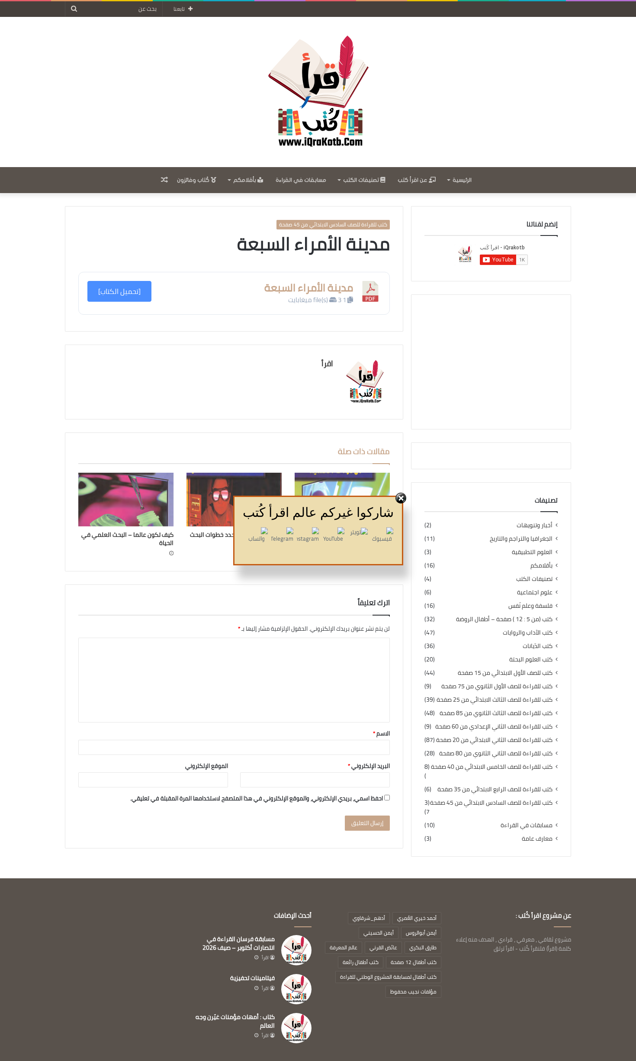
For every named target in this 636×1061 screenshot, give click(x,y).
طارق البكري (423, 947)
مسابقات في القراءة (301, 180)
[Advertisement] (491, 362)
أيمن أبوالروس (421, 933)
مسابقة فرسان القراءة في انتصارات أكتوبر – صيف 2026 (238, 943)
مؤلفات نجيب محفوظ (413, 992)
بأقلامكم (245, 180)
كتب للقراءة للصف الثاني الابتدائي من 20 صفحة (494, 740)
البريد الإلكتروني (369, 766)
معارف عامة (537, 838)
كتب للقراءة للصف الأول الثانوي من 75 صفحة (496, 686)
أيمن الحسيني (378, 933)
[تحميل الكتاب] (119, 291)
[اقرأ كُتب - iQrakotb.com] (318, 92)
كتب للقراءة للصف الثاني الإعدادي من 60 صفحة (493, 726)
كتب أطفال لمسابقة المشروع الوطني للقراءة (388, 977)
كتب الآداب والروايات (527, 632)
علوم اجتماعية (534, 592)
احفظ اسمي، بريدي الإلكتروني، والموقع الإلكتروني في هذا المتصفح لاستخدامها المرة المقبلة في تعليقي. (256, 798)
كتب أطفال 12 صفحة (414, 962)
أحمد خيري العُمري (417, 918)
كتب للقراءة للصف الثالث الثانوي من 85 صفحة (496, 713)
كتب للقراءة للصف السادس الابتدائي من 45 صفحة (333, 224)
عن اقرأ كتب (413, 180)
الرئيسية (462, 180)
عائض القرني (383, 947)
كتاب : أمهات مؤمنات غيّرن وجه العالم (235, 1021)
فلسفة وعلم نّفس (530, 605)
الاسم (381, 733)
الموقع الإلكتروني (206, 766)
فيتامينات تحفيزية (252, 978)
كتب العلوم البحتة (530, 659)
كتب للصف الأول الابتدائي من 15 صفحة (505, 672)
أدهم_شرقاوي (369, 918)
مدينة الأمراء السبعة (308, 287)
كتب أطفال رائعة (361, 962)
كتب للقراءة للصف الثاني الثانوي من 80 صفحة (495, 753)
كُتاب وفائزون (194, 180)
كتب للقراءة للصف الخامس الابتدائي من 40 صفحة (491, 766)
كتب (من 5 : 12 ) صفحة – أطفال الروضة (504, 619)
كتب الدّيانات (537, 646)
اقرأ (327, 363)
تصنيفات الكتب (361, 180)
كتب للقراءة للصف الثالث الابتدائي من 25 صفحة (494, 699)
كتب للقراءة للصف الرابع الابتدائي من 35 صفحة (494, 789)
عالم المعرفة (343, 947)
